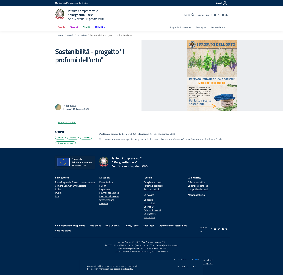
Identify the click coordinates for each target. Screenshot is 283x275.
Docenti (73, 137)
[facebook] (211, 15)
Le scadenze (150, 214)
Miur (57, 196)
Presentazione (106, 182)
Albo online (149, 217)
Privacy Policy (132, 225)
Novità (70, 35)
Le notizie (82, 35)
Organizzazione (106, 200)
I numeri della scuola (109, 193)
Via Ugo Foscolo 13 (126, 242)
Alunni (60, 137)
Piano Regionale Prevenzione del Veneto (75, 182)
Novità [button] (86, 27)
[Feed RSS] (226, 15)
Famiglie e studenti (153, 182)
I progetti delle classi (198, 189)
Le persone (104, 189)
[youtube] (215, 15)
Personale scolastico (153, 185)
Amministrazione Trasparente (70, 225)
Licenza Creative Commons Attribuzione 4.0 (195, 139)
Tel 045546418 (111, 245)
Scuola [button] (61, 27)
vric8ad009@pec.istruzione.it (165, 245)
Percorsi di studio (152, 189)
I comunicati (149, 203)
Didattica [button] (100, 27)
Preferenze (182, 267)
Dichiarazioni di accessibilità (173, 225)
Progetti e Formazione (180, 27)
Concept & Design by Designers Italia (193, 260)
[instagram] (219, 15)
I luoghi (102, 185)
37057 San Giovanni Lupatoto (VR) (150, 242)
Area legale (201, 27)
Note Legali (148, 225)
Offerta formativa (196, 182)
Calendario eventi (152, 210)
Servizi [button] (74, 27)
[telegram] (222, 15)
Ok (194, 267)
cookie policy (127, 268)
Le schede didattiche (198, 185)
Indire (58, 189)
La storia (103, 203)
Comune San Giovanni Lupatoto (70, 185)
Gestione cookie (63, 230)
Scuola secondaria (65, 143)
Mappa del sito (218, 27)
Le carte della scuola (109, 196)
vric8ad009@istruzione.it (136, 245)
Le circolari (149, 206)
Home (60, 35)
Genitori (86, 137)
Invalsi (58, 193)
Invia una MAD (112, 225)
